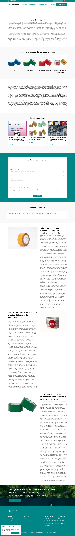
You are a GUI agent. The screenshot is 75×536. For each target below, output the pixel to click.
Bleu (14, 70)
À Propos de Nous (32, 4)
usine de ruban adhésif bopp (16, 215)
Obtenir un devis (61, 4)
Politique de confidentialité (50, 532)
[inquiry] (73, 264)
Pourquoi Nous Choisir (42, 4)
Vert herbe (30, 70)
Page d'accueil (24, 4)
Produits (52, 4)
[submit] (62, 1)
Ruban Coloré (26, 520)
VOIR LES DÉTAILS (14, 62)
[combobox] (12, 171)
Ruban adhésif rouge (45, 70)
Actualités (34, 7)
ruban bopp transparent (14, 213)
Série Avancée (26, 524)
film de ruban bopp (40, 213)
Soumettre (37, 195)
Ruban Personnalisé (27, 522)
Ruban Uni (26, 518)
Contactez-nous (41, 7)
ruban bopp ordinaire (52, 213)
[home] (14, 4)
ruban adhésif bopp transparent (32, 215)
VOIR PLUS (11, 144)
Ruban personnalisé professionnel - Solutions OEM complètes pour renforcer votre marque (60, 71)
